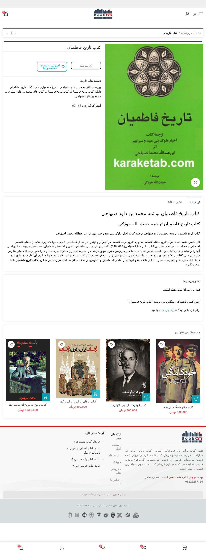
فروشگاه (186, 33)
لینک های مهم (116, 436)
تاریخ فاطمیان (49, 87)
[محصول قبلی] (15, 33)
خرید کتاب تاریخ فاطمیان (24, 87)
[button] (196, 399)
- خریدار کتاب (116, 470)
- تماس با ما (115, 481)
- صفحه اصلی (116, 446)
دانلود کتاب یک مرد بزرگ (85, 459)
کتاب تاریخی (170, 33)
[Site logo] (102, 13)
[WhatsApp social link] (73, 105)
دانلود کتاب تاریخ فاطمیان (86, 91)
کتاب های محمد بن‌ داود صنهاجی (25, 91)
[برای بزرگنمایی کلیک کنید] (195, 182)
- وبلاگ (117, 462)
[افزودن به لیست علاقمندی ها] (161, 344)
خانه (198, 33)
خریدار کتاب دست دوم (87, 441)
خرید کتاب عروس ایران (86, 465)
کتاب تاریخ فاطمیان (57, 91)
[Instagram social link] (79, 105)
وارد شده (164, 310)
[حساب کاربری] (187, 14)
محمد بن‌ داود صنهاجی (88, 96)
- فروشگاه (115, 455)
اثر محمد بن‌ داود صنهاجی (75, 87)
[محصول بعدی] (7, 33)
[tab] (194, 201)
